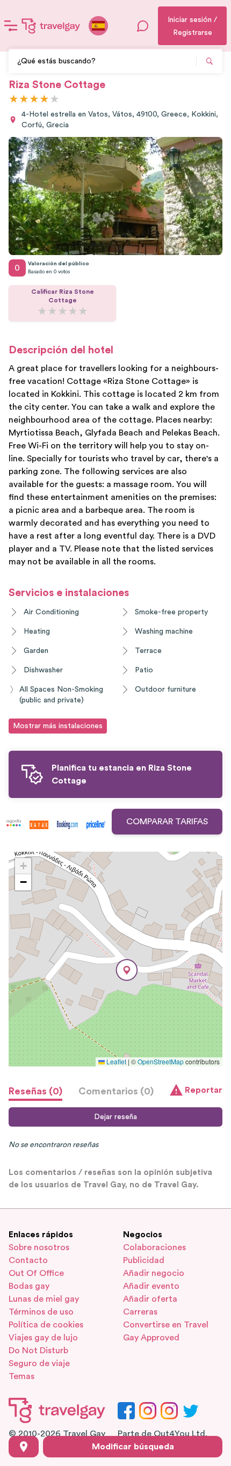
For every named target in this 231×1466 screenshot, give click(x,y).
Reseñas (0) (35, 1091)
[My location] (24, 1446)
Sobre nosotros (39, 1247)
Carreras (140, 1312)
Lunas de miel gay (44, 1299)
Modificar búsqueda (133, 1446)
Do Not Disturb (38, 1350)
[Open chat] (142, 25)
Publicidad (143, 1260)
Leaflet (115, 1061)
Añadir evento (151, 1286)
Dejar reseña (115, 1117)
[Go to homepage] (51, 26)
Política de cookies (46, 1324)
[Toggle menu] (10, 25)
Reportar (203, 1090)
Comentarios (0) (116, 1091)
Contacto (28, 1260)
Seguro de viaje (39, 1363)
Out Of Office (36, 1273)
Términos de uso (41, 1312)
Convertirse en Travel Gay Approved (165, 1331)
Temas (21, 1376)
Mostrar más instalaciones (58, 726)
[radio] (14, 99)
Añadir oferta (150, 1299)
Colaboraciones (154, 1247)
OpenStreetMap (161, 1061)
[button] (127, 970)
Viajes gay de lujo (43, 1337)
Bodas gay (29, 1286)
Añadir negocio (153, 1273)
